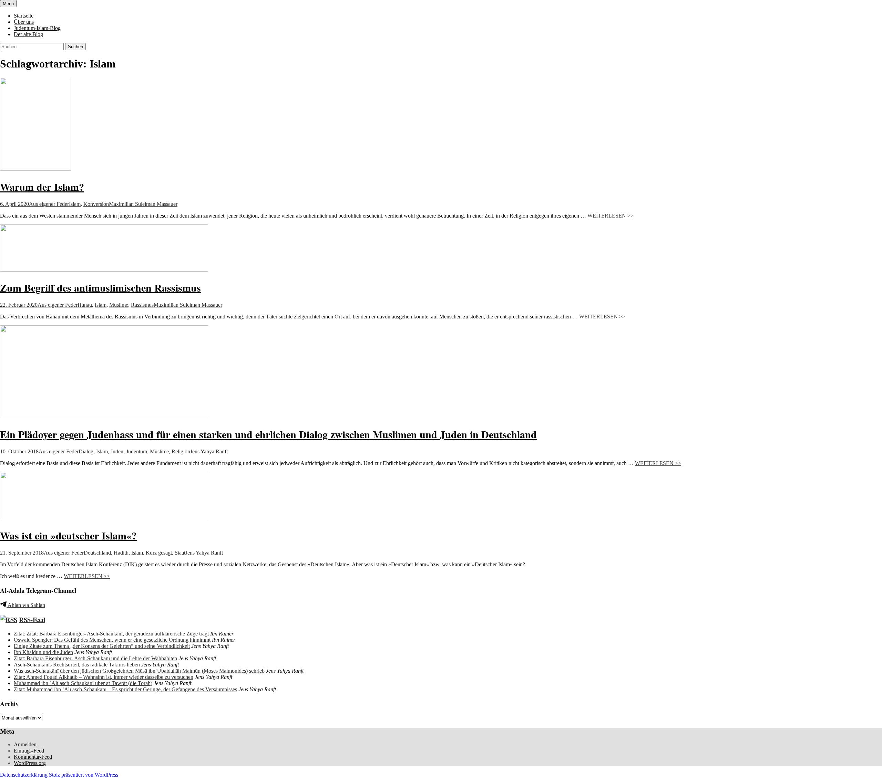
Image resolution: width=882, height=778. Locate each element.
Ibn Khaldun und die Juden (43, 652)
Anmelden (25, 744)
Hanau (85, 305)
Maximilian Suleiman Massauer (143, 204)
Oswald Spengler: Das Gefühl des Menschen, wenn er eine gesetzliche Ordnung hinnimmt (112, 640)
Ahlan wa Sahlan (26, 605)
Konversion (96, 204)
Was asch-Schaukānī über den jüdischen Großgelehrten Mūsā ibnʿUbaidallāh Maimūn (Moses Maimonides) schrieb (139, 671)
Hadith (121, 553)
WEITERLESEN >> (610, 216)
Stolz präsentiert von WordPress (83, 775)
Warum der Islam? (42, 186)
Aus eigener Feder (49, 204)
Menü (8, 3)
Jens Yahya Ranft (209, 451)
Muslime (118, 305)
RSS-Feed (32, 619)
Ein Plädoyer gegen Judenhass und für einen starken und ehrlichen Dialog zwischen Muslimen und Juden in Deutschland (268, 434)
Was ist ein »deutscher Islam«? (68, 535)
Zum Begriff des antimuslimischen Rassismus (100, 287)
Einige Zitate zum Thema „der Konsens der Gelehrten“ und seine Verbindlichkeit (102, 646)
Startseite (23, 16)
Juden (117, 451)
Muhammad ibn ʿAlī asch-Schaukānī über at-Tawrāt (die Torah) (83, 683)
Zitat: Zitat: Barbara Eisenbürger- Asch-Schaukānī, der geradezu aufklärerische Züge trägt (111, 634)
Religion (181, 451)
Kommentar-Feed (33, 757)
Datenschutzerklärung (24, 775)
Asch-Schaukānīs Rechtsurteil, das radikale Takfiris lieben (77, 664)
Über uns (24, 22)
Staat (180, 553)
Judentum (136, 451)
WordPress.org (30, 763)
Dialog (86, 451)
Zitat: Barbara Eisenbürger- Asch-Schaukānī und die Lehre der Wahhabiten (95, 658)
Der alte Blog (28, 34)
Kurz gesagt (159, 553)
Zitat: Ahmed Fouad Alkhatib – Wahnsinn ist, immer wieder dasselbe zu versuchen (103, 677)
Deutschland (97, 553)
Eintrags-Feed (29, 751)
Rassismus (142, 305)
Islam (75, 204)
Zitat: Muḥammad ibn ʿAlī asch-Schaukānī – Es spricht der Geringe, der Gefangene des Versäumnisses (125, 689)
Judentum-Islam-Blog (37, 28)
